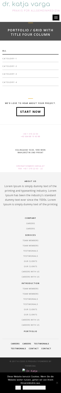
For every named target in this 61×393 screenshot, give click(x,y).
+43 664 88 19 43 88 (30, 136)
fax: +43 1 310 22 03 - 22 (30, 168)
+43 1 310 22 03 (30, 134)
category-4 (9, 82)
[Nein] (57, 382)
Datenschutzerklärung (34, 387)
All (4, 50)
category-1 (9, 58)
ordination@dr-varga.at (30, 166)
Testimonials (30, 251)
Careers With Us (30, 271)
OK (18, 387)
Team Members (30, 240)
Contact (34, 348)
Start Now (30, 112)
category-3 (9, 74)
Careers (30, 223)
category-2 (9, 66)
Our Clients (30, 261)
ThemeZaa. (30, 366)
